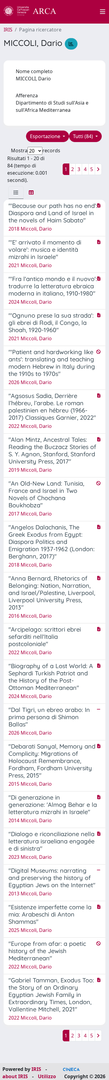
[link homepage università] (81, 12)
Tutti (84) (83, 136)
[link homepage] (33, 12)
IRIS (8, 29)
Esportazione (45, 136)
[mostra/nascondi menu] (102, 12)
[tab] (16, 192)
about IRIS (15, 1076)
